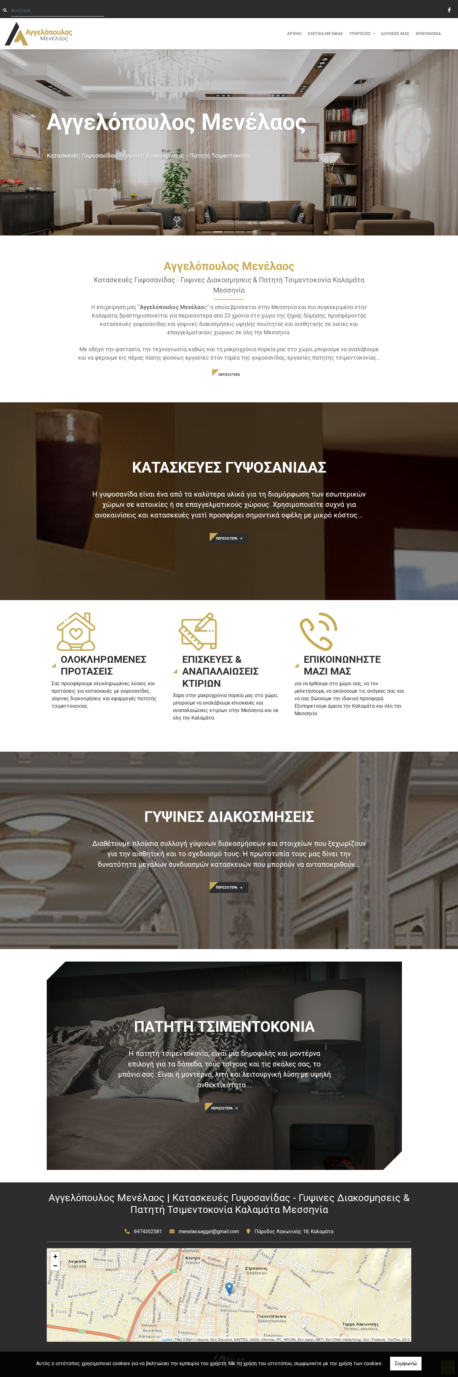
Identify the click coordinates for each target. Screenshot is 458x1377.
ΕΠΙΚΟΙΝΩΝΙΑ (428, 33)
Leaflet (167, 1339)
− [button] (55, 1266)
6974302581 (148, 1231)
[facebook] (449, 9)
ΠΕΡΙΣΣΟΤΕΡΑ (229, 374)
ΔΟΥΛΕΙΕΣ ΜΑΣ (395, 33)
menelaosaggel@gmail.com (209, 1231)
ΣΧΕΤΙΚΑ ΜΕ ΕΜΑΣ (325, 33)
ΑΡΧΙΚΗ (294, 33)
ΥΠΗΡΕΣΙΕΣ (360, 33)
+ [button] (55, 1256)
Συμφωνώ (406, 1363)
